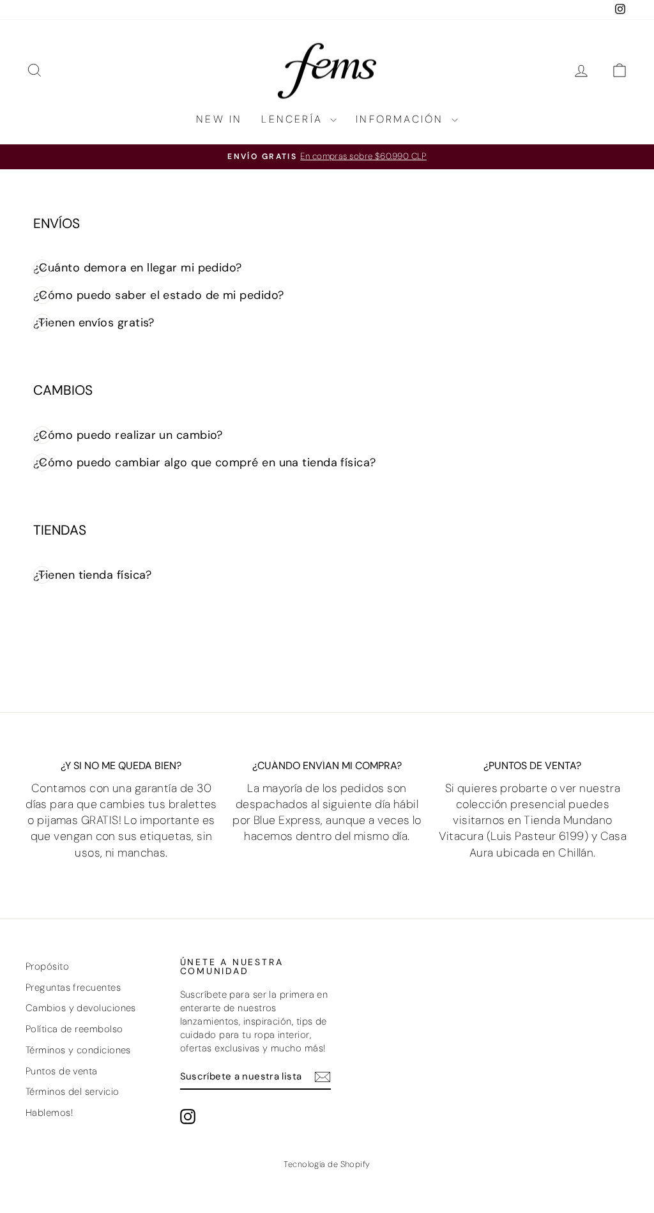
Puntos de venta (62, 1071)
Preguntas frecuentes (73, 987)
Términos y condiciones (78, 1050)
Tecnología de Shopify (327, 1164)
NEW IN (219, 119)
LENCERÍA (294, 119)
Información (402, 119)
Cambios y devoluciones (81, 1008)
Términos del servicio (72, 1091)
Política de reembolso (74, 1029)
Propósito (47, 966)
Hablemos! (49, 1112)
